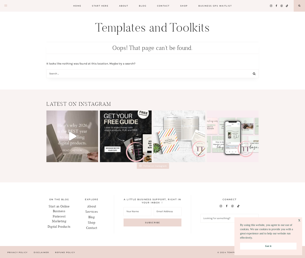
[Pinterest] (281, 5)
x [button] (299, 220)
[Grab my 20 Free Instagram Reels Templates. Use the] (233, 136)
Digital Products (59, 227)
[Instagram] (271, 5)
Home (77, 6)
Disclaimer (41, 252)
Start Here (100, 6)
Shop (91, 222)
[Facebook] (276, 5)
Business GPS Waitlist (215, 6)
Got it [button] (268, 246)
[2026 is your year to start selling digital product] (72, 136)
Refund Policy (65, 252)
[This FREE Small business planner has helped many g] (179, 136)
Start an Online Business (59, 208)
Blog (91, 217)
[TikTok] (287, 5)
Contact (163, 6)
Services (91, 212)
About (123, 6)
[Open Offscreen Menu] (5, 6)
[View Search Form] (299, 6)
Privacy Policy (17, 252)
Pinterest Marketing (59, 218)
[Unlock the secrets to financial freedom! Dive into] (126, 136)
